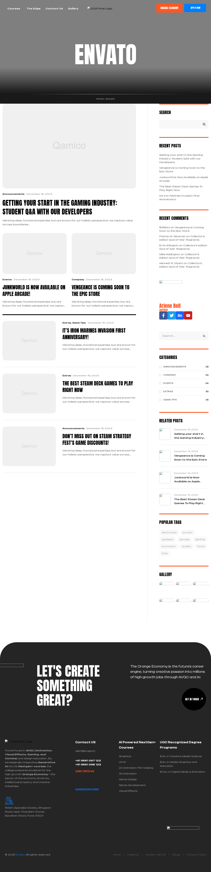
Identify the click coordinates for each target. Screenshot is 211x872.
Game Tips (79, 323)
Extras (66, 323)
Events (7, 279)
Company (78, 279)
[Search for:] (184, 335)
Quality (186, 546)
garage (184, 539)
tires (165, 553)
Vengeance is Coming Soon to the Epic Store (100, 290)
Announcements (13, 194)
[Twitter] (171, 315)
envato (187, 532)
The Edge (34, 8)
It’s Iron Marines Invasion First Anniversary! (94, 334)
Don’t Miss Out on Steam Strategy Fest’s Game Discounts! (96, 439)
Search (165, 112)
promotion (169, 546)
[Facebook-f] (163, 315)
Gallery (73, 8)
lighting (200, 539)
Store (201, 546)
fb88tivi (164, 227)
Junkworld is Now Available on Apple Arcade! (33, 290)
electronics (169, 532)
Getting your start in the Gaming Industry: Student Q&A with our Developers (59, 207)
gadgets (167, 539)
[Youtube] (188, 315)
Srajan (20, 854)
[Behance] (180, 315)
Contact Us (54, 8)
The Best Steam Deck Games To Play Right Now (97, 386)
